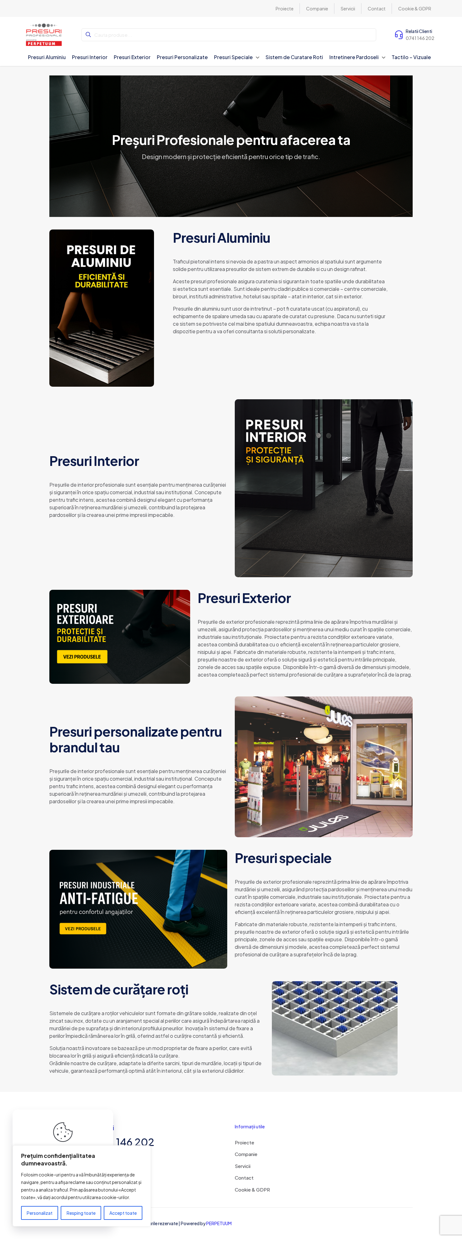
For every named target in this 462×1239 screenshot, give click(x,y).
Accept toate (123, 1213)
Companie (246, 1154)
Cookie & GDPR (252, 1189)
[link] (101, 308)
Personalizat (39, 1213)
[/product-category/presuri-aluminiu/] (101, 308)
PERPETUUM (219, 1223)
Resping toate (81, 1213)
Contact (244, 1178)
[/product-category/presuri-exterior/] (119, 637)
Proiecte (244, 1142)
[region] (82, 1185)
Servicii (242, 1166)
